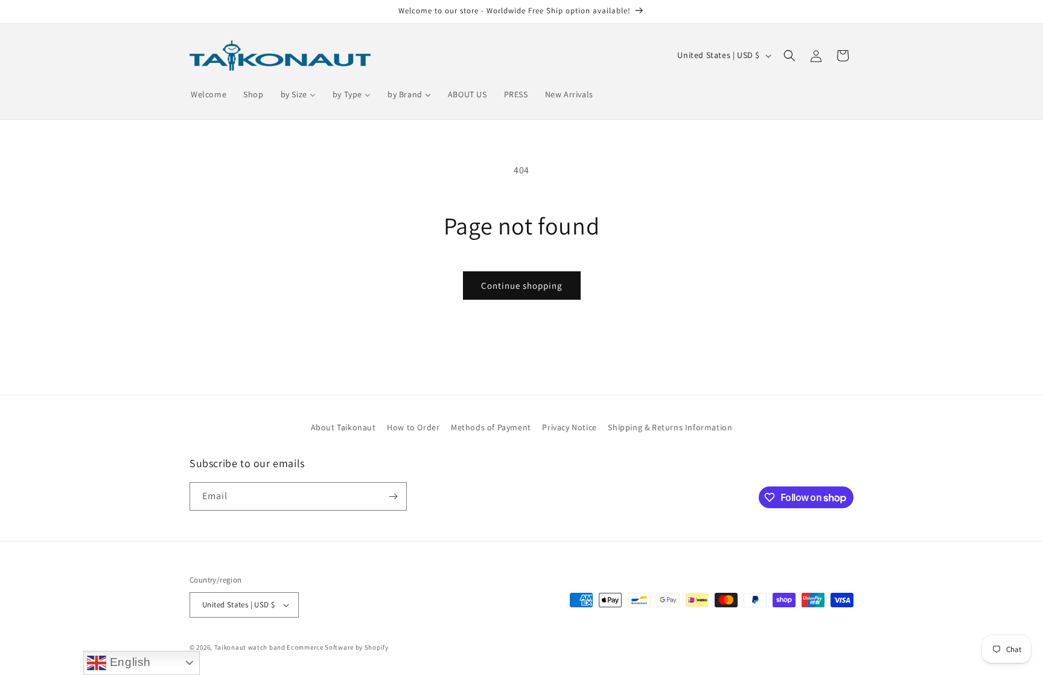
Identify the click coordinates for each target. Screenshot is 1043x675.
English (128, 662)
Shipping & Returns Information (670, 427)
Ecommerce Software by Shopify (337, 647)
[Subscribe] (393, 496)
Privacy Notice (569, 427)
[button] (789, 55)
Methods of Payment (491, 427)
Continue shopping (522, 285)
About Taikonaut (343, 427)
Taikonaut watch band (249, 647)
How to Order (413, 427)
